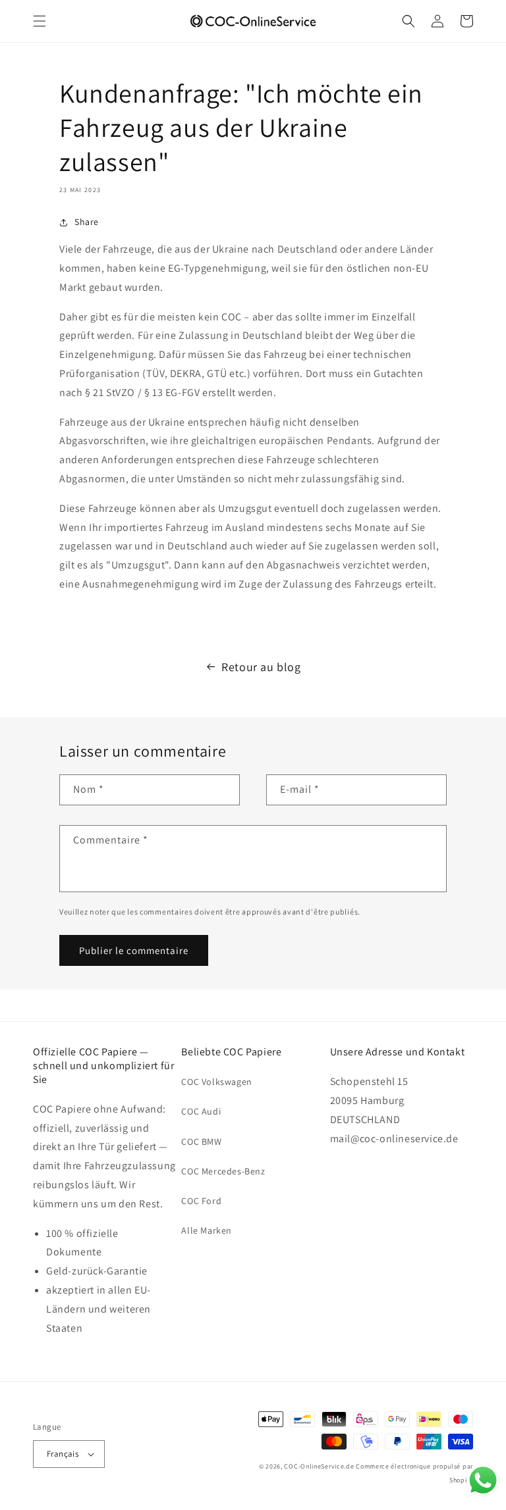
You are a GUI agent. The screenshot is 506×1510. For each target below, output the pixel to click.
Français (62, 1453)
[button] (39, 21)
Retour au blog (260, 666)
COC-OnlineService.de (319, 1466)
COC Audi (201, 1111)
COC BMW (201, 1141)
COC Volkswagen (216, 1082)
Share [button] (86, 222)
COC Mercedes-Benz (223, 1171)
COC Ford (201, 1201)
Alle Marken (206, 1230)
